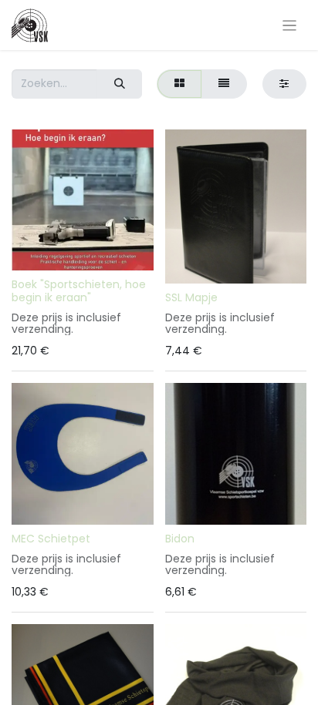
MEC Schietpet (51, 538)
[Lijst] (224, 83)
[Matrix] (179, 83)
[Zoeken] (119, 83)
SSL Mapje (191, 297)
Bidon (180, 538)
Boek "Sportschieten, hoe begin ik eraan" (79, 291)
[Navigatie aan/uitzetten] (289, 25)
